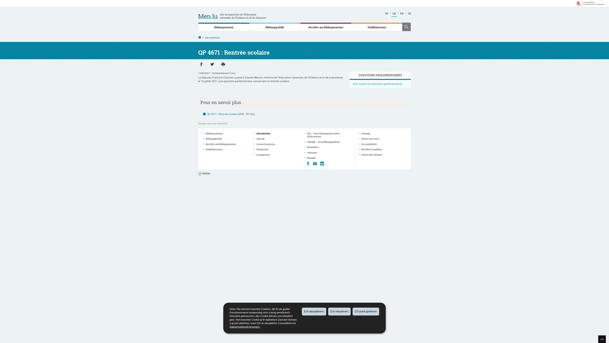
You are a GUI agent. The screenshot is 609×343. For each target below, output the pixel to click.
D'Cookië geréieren (366, 311)
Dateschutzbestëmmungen (245, 327)
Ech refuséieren (339, 311)
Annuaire (312, 152)
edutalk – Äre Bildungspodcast (323, 141)
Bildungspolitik (274, 27)
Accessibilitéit (369, 144)
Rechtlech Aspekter (371, 149)
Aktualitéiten (212, 37)
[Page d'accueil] (199, 37)
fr (386, 13)
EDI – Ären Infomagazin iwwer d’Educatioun (323, 135)
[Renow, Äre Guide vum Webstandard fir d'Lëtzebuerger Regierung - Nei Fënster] (204, 173)
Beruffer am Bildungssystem (325, 27)
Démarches (262, 149)
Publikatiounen (377, 27)
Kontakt (311, 157)
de (409, 13)
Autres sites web (370, 138)
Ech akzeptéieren (314, 311)
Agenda (260, 138)
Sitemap (365, 133)
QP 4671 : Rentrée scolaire (222, 114)
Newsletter (313, 147)
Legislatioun (263, 154)
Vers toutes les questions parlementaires (377, 84)
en (401, 13)
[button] (406, 27)
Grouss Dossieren (265, 144)
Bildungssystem (223, 27)
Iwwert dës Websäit (371, 154)
